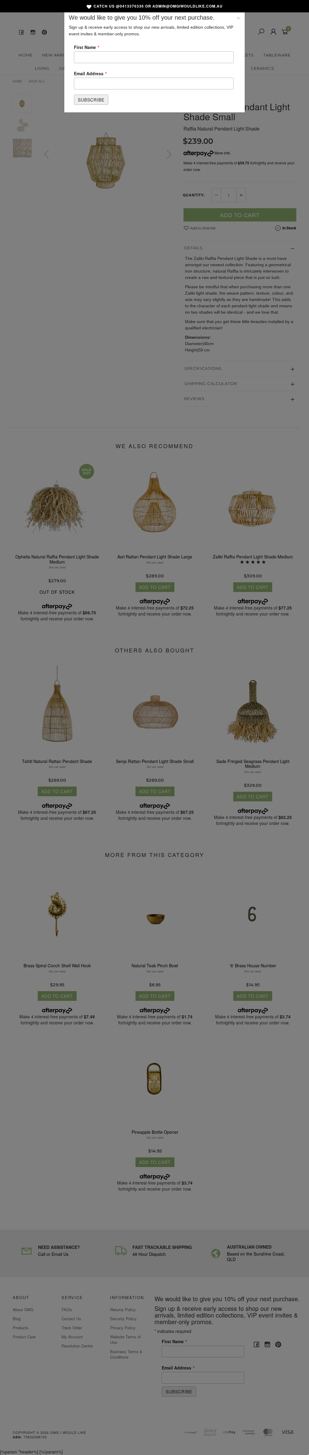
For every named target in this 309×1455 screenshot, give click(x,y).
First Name (87, 46)
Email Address (90, 73)
